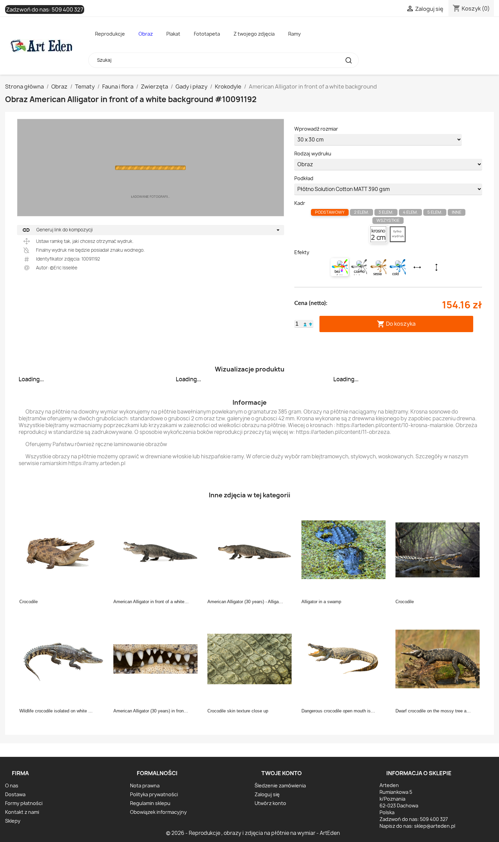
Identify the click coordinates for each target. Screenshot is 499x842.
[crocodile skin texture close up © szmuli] (251, 658)
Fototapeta (207, 34)
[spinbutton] (296, 324)
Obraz (145, 34)
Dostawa (15, 794)
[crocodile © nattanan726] (63, 549)
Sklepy (12, 821)
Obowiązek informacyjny (158, 812)
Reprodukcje (110, 34)
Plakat (173, 34)
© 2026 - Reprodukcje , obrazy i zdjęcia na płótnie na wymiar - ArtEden (253, 833)
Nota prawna (145, 785)
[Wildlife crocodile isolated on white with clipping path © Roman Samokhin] (63, 658)
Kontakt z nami (22, 812)
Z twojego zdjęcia (254, 34)
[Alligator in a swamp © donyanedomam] (345, 549)
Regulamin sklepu (150, 803)
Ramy (294, 34)
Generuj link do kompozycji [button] (57, 230)
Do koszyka (396, 324)
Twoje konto (281, 773)
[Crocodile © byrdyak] (439, 549)
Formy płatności (23, 803)
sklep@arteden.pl (434, 826)
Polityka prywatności (154, 794)
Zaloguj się (267, 794)
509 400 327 (67, 9)
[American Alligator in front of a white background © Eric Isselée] (157, 549)
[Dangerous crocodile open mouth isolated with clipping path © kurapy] (345, 658)
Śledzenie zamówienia (280, 785)
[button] (305, 323)
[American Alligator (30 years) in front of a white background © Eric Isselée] (157, 658)
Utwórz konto (270, 803)
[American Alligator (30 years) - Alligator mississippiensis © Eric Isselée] (251, 549)
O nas (11, 785)
